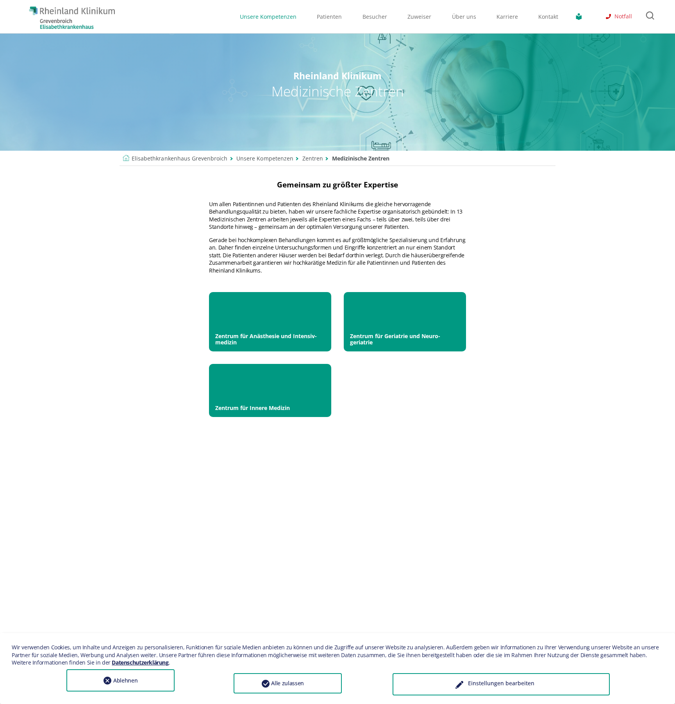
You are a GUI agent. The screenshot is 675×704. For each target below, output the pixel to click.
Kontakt (548, 16)
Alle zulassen (287, 683)
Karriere (507, 16)
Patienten (329, 16)
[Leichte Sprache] (580, 16)
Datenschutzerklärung (140, 662)
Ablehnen (125, 680)
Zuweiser (419, 16)
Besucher (374, 16)
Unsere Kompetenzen (268, 16)
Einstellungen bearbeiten (501, 683)
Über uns (464, 16)
